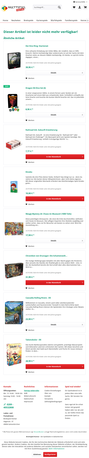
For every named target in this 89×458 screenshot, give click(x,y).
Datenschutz (29, 399)
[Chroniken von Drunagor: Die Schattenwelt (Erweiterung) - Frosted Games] (14, 271)
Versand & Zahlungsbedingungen (53, 400)
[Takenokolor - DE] (14, 354)
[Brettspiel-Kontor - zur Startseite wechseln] (13, 11)
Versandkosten (39, 432)
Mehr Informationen (56, 449)
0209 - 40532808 (8, 406)
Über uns (48, 393)
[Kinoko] (14, 187)
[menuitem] (47, 7)
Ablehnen (37, 454)
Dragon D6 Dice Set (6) (36, 88)
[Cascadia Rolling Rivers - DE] (14, 313)
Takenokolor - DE (33, 340)
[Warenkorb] (85, 7)
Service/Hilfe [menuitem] (80, 2)
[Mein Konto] (79, 7)
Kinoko (29, 172)
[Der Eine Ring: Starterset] (14, 61)
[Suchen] (59, 7)
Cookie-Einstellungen (52, 390)
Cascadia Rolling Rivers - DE (38, 298)
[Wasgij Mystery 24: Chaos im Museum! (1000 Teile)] (14, 229)
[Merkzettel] (74, 7)
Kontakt (47, 396)
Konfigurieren (50, 454)
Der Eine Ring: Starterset (37, 46)
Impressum (28, 401)
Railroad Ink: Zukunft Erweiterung (41, 130)
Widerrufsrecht (30, 396)
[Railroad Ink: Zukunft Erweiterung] (14, 145)
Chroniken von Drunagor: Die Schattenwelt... (46, 256)
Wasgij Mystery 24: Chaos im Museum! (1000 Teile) (48, 214)
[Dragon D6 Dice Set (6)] (14, 103)
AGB (25, 393)
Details (53, 73)
